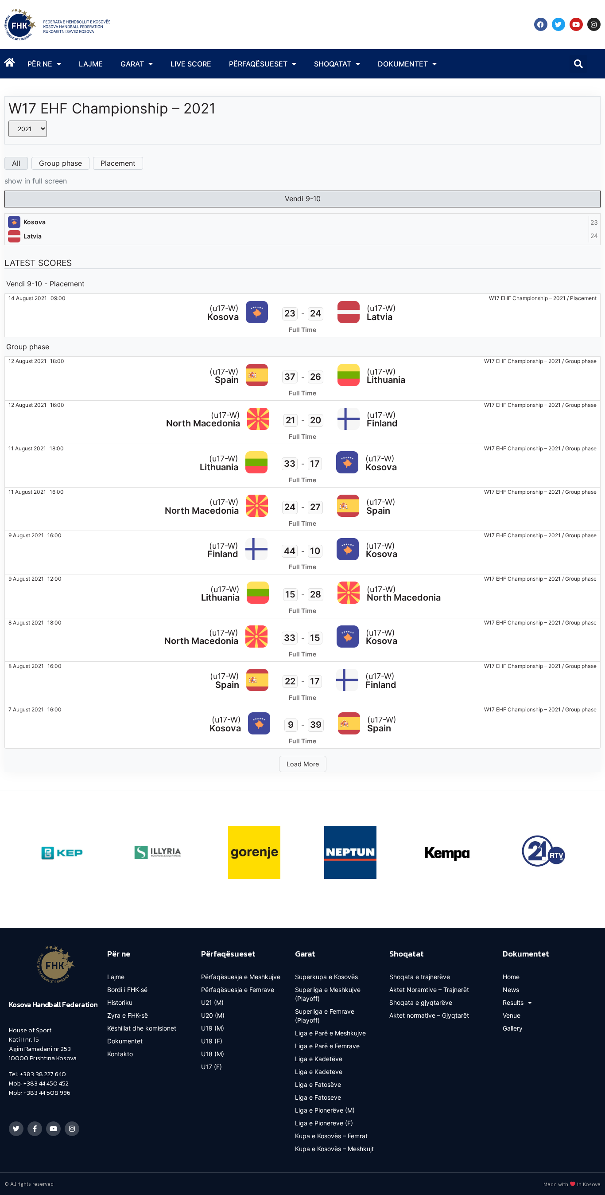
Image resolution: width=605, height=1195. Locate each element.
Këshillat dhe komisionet (141, 1028)
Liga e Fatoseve (318, 1097)
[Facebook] (540, 24)
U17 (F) (211, 1066)
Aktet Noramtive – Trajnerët (429, 989)
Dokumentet (125, 1041)
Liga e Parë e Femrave (327, 1046)
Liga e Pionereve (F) (324, 1123)
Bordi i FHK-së (127, 989)
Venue (511, 1015)
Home (511, 976)
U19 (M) (212, 1028)
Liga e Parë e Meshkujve (330, 1033)
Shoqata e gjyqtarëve (420, 1002)
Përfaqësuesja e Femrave (237, 989)
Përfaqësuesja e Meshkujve (240, 976)
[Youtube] (576, 24)
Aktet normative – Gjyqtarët (429, 1015)
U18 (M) (212, 1054)
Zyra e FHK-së (127, 1015)
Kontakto (120, 1054)
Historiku (119, 1002)
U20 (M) (213, 1015)
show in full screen (35, 180)
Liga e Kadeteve (318, 1071)
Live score (191, 63)
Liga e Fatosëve (318, 1084)
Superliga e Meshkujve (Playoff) (328, 994)
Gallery (513, 1028)
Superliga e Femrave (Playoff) (324, 1016)
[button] (578, 64)
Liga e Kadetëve (318, 1058)
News (511, 989)
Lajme (91, 63)
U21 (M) (212, 1002)
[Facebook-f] (34, 1128)
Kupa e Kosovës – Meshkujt (334, 1148)
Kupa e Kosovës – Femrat (331, 1136)
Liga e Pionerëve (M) (325, 1110)
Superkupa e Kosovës (326, 976)
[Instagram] (594, 24)
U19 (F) (211, 1041)
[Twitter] (558, 24)
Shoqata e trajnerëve (419, 976)
